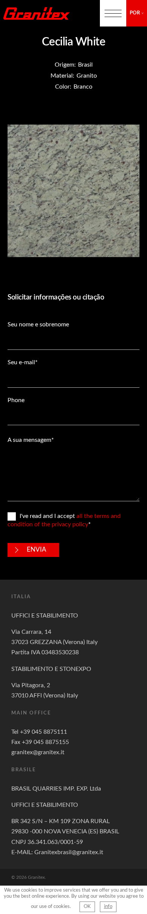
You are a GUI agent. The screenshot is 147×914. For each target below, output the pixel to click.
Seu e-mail (21, 362)
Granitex (36, 13)
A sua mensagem (29, 440)
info (108, 906)
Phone (16, 400)
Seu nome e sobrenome (38, 324)
